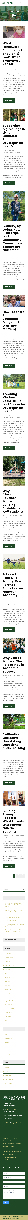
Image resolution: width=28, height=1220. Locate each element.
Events (7, 1042)
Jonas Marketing (14, 1218)
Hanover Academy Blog (10, 1149)
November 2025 (9, 957)
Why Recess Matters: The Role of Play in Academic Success (13, 665)
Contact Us (6, 1160)
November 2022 (9, 1009)
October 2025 (9, 961)
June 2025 (8, 977)
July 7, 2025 (6, 599)
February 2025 (9, 993)
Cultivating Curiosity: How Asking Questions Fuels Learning (14, 741)
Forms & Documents (9, 1146)
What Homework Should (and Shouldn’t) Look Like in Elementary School (12, 53)
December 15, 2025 (8, 68)
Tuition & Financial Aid (9, 1157)
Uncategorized (9, 601)
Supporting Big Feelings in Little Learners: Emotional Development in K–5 (14, 136)
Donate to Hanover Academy (12, 1144)
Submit (6, 1202)
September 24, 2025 (9, 333)
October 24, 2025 (8, 254)
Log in (6, 1071)
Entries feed (8, 1075)
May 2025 (7, 981)
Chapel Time (8, 1038)
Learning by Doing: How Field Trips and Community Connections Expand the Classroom (12, 238)
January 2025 (8, 997)
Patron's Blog (8, 1046)
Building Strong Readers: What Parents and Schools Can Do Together (13, 821)
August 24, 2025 (8, 415)
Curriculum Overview (9, 1141)
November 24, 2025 (8, 150)
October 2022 (9, 1012)
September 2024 (9, 1001)
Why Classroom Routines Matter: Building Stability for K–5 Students (13, 501)
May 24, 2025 (7, 752)
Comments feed (9, 1079)
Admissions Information (10, 1138)
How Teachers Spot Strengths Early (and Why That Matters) (13, 320)
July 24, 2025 (7, 515)
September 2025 (9, 965)
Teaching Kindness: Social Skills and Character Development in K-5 (14, 402)
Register (7, 1067)
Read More (8, 100)
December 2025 (9, 954)
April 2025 (7, 985)
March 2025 (8, 989)
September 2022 (9, 1016)
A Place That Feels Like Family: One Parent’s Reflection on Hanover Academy (13, 584)
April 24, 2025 (7, 835)
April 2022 (7, 1020)
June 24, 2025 (7, 675)
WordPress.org (9, 1083)
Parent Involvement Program (12, 1152)
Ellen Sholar (10, 70)
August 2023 (8, 1005)
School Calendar (8, 1154)
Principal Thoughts (10, 1050)
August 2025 (8, 969)
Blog (18, 70)
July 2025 (7, 973)
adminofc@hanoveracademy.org (12, 1115)
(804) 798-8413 (11, 1109)
